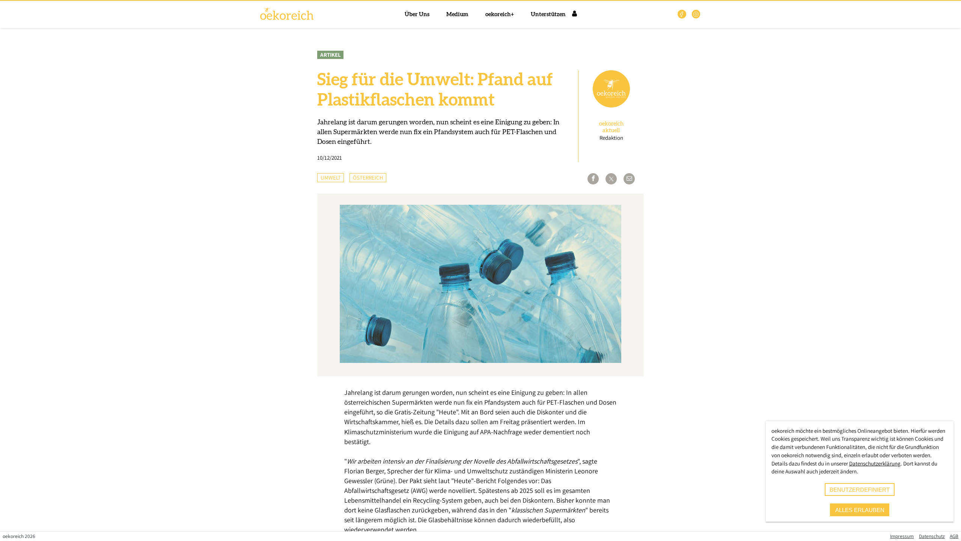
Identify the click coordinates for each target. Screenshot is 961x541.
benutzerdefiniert (860, 490)
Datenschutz (932, 536)
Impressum (902, 536)
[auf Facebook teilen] (593, 178)
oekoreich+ (499, 14)
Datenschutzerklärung (875, 463)
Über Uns (417, 14)
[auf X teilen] (611, 178)
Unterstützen (548, 14)
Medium (457, 14)
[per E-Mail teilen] (629, 178)
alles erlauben (859, 510)
